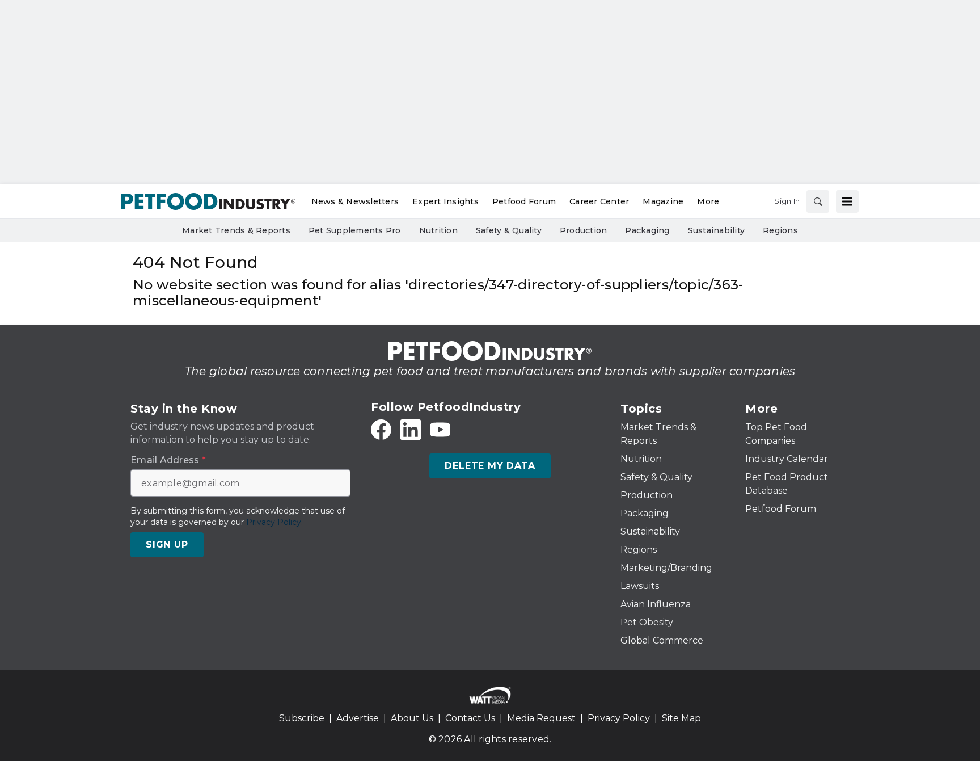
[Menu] (847, 201)
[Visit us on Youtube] (440, 429)
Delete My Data (490, 465)
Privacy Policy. (274, 522)
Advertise (357, 718)
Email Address (168, 460)
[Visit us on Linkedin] (410, 429)
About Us (412, 718)
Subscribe (301, 718)
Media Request (541, 718)
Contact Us (470, 718)
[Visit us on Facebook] (381, 429)
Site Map (681, 718)
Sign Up (167, 544)
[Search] (817, 201)
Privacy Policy (619, 718)
